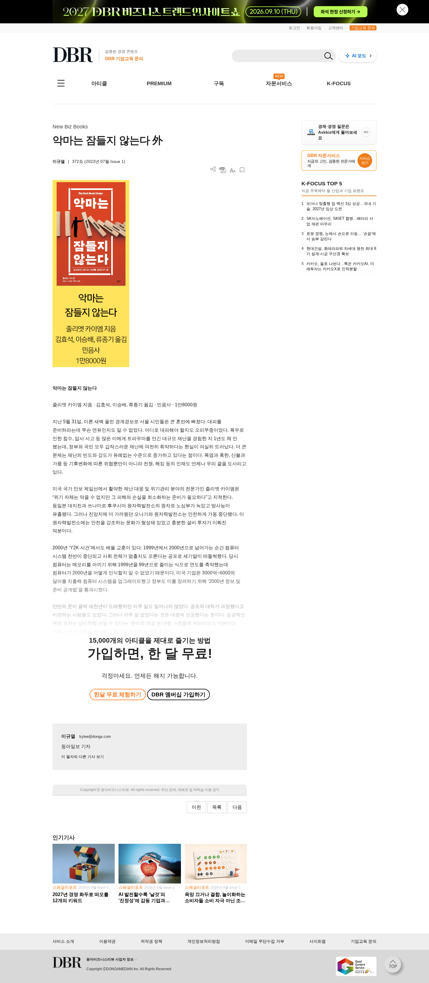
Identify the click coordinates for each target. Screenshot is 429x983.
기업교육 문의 (363, 28)
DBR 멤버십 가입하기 (178, 694)
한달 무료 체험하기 (117, 694)
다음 (237, 807)
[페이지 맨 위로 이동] (394, 966)
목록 (217, 807)
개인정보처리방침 (203, 941)
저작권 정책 (151, 941)
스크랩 (242, 170)
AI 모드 (359, 55)
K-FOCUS (339, 83)
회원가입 (314, 28)
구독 (219, 83)
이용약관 (107, 941)
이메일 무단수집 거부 (264, 941)
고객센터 (335, 28)
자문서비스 (279, 83)
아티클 (99, 83)
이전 (196, 807)
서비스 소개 (63, 941)
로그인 (294, 28)
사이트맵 (317, 941)
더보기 (213, 169)
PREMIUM (159, 83)
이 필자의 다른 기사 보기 (82, 756)
